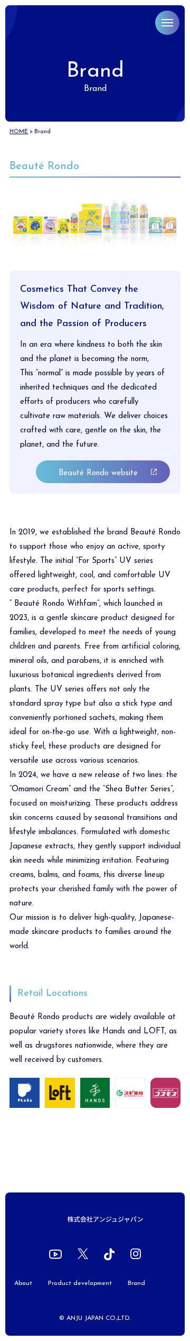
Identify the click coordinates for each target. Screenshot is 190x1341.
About (23, 1283)
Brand (136, 1283)
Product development (80, 1283)
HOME (19, 132)
